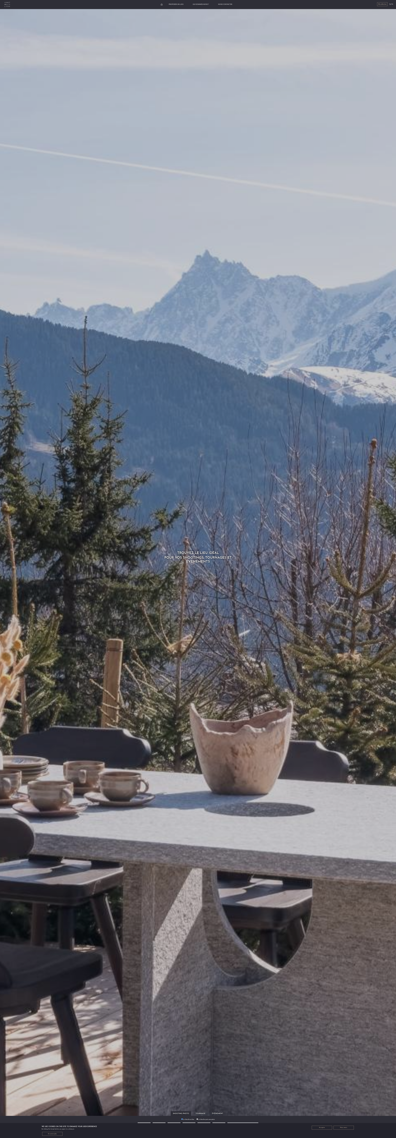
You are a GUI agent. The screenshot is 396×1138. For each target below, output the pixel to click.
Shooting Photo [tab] (181, 1113)
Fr (390, 4)
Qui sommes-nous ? (201, 4)
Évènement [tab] (217, 1113)
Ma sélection (382, 4)
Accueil (162, 4)
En (392, 4)
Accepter (322, 1127)
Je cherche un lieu (188, 1119)
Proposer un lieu (176, 4)
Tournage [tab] (200, 1113)
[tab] (187, 1119)
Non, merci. (343, 1127)
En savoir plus (52, 1134)
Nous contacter (225, 4)
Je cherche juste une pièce (206, 1119)
